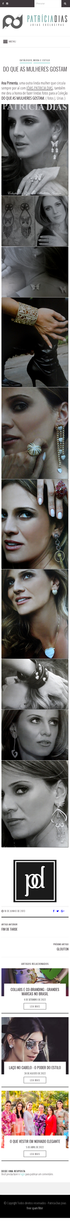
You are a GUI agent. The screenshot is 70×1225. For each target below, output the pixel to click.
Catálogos (26, 60)
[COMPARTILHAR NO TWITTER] (58, 911)
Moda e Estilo (41, 60)
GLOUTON (63, 949)
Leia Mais (35, 1006)
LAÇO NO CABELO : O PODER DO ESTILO (35, 1067)
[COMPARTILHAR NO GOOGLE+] (62, 911)
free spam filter (35, 1208)
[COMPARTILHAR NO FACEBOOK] (53, 911)
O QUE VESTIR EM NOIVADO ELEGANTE (35, 1141)
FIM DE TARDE (9, 929)
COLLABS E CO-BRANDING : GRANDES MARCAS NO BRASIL (35, 991)
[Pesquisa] (65, 3)
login (22, 1174)
